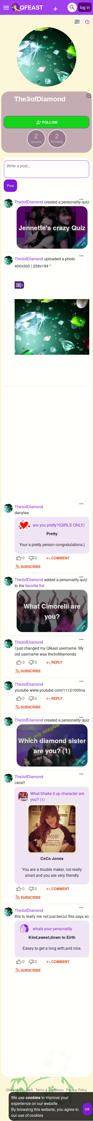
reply (56, 662)
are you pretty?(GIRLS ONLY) (59, 525)
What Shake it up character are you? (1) (57, 796)
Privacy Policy (76, 1089)
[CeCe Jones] (52, 829)
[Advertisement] (46, 437)
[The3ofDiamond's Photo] (52, 327)
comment (60, 557)
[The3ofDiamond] (46, 57)
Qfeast (15, 1089)
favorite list (34, 585)
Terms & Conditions (49, 1089)
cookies (33, 1097)
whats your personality (52, 928)
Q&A (29, 1089)
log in (85, 7)
